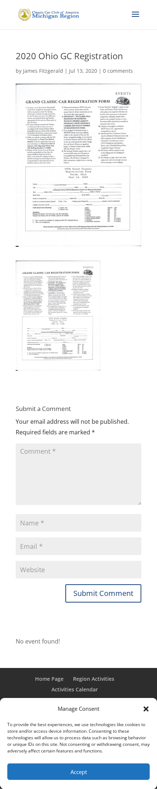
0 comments (118, 70)
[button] (146, 709)
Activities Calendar (74, 689)
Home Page (49, 678)
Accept (78, 771)
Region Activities (93, 678)
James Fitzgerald (43, 70)
